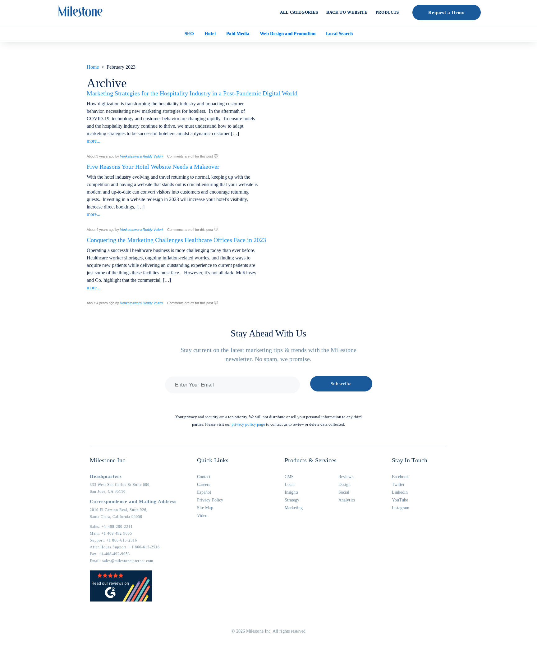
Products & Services (311, 460)
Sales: (111, 526)
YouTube (400, 500)
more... (93, 141)
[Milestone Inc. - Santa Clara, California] (80, 11)
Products (387, 12)
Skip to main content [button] (26, 4)
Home (93, 67)
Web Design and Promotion (287, 33)
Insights (292, 492)
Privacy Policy (210, 500)
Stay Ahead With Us (268, 333)
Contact (204, 476)
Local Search (339, 33)
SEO (189, 33)
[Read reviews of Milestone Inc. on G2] (121, 600)
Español (204, 492)
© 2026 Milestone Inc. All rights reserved (269, 631)
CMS (289, 476)
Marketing (294, 507)
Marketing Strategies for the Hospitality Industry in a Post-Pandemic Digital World (192, 93)
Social (343, 492)
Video (202, 515)
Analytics (346, 500)
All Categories (299, 12)
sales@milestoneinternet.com (127, 561)
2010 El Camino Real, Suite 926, (119, 510)
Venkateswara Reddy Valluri (141, 156)
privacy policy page (248, 424)
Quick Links (212, 460)
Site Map (205, 507)
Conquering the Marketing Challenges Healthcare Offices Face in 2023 (176, 239)
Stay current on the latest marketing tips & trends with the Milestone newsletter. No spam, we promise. (268, 354)
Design (344, 484)
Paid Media (237, 33)
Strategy (292, 500)
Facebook (400, 476)
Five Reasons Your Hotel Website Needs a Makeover (153, 166)
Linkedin (400, 492)
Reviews (345, 476)
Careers (203, 484)
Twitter (398, 484)
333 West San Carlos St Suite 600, (120, 485)
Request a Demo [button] (446, 12)
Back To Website (347, 12)
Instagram (401, 507)
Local (290, 484)
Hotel (210, 33)
